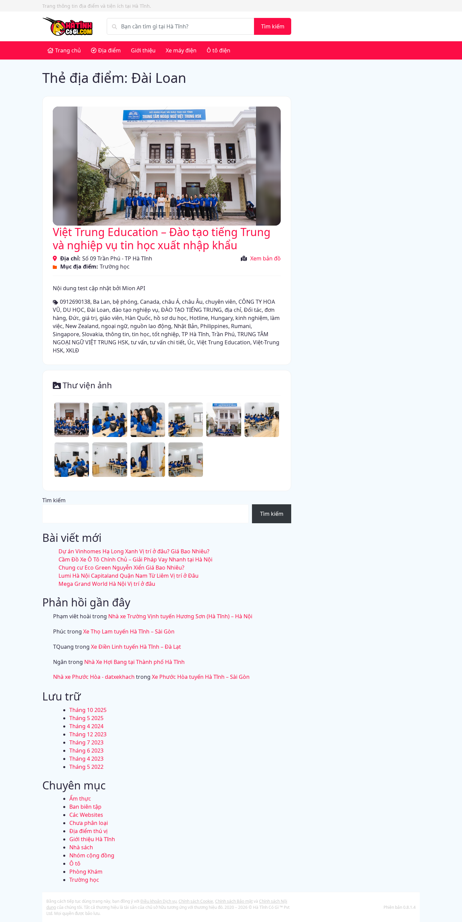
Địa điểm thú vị (88, 831)
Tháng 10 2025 (88, 710)
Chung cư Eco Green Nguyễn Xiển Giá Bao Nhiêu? (121, 567)
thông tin (117, 334)
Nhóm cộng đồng (91, 855)
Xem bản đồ (265, 258)
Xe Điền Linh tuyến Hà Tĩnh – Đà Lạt (136, 646)
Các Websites (86, 815)
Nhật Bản (186, 326)
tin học (140, 334)
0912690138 (75, 301)
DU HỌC (73, 310)
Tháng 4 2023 (86, 758)
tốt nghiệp (165, 334)
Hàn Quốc (138, 318)
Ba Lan (101, 301)
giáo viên (110, 318)
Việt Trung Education (223, 342)
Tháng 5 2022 (86, 766)
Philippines (214, 326)
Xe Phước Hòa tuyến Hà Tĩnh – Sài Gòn (201, 677)
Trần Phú (223, 334)
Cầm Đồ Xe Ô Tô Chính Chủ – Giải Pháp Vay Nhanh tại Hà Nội (135, 559)
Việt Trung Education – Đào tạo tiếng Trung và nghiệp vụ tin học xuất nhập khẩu (162, 238)
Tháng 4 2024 (86, 726)
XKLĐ (72, 350)
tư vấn (139, 342)
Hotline (198, 318)
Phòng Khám (85, 871)
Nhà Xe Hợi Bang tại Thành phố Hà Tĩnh (134, 662)
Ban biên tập (85, 806)
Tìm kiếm (272, 26)
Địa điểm (109, 50)
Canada (149, 301)
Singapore (66, 334)
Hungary (222, 318)
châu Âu (192, 301)
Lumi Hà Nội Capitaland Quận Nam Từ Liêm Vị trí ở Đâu (129, 575)
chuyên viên (220, 301)
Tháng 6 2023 (86, 750)
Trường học (115, 266)
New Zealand (81, 326)
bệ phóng (125, 301)
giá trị (89, 318)
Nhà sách (81, 847)
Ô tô (74, 863)
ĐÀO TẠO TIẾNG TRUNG (191, 310)
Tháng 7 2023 (86, 742)
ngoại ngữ (114, 326)
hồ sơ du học (170, 318)
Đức (74, 318)
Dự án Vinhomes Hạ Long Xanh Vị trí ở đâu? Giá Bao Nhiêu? (134, 551)
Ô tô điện (218, 50)
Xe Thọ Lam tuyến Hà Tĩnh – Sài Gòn (129, 631)
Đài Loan (98, 310)
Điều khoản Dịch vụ (158, 901)
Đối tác (253, 310)
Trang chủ (68, 50)
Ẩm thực (80, 798)
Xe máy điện (181, 50)
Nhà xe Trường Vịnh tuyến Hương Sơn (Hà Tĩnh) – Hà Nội (180, 616)
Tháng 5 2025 (86, 718)
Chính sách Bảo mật (234, 901)
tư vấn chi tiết (167, 342)
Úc (190, 342)
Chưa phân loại (88, 823)
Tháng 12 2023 (88, 734)
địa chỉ (233, 310)
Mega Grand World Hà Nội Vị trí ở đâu (107, 583)
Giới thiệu (143, 50)
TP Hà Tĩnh (195, 334)
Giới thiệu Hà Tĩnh (92, 839)
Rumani (241, 326)
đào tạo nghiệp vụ (135, 310)
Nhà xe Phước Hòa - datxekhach (94, 677)
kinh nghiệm (251, 318)
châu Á (170, 301)
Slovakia (92, 334)
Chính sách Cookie (196, 901)
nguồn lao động (150, 326)
